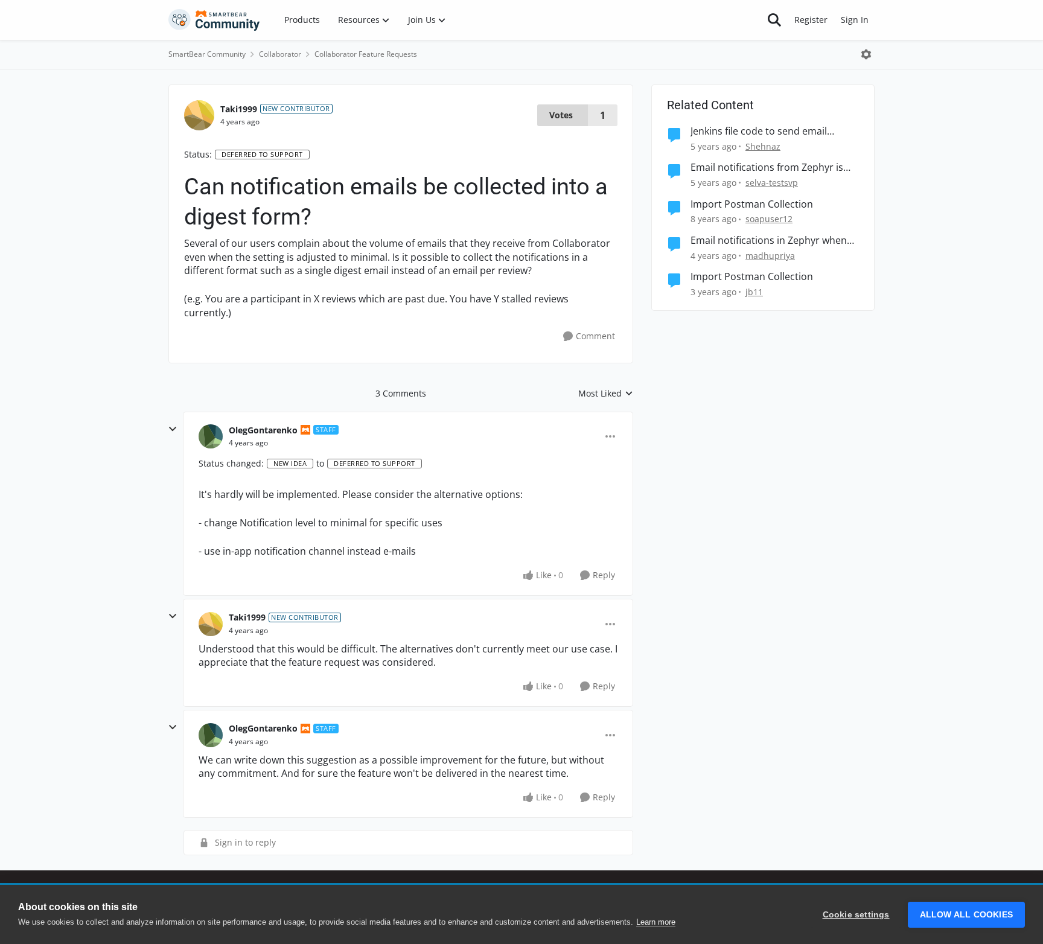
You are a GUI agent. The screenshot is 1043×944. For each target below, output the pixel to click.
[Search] (774, 20)
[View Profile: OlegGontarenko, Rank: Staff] (211, 436)
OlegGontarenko (263, 430)
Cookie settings (856, 914)
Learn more (655, 921)
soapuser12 (769, 219)
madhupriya (770, 255)
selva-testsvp (771, 182)
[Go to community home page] (214, 20)
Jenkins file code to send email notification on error (759, 131)
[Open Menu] (866, 54)
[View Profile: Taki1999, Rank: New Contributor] (199, 115)
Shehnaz (762, 146)
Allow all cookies (966, 914)
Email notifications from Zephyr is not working (767, 167)
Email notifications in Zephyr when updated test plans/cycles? (769, 240)
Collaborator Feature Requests (365, 54)
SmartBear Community (207, 54)
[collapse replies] (172, 429)
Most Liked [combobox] (605, 393)
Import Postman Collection (752, 204)
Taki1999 (238, 109)
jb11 (754, 292)
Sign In (855, 19)
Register (811, 19)
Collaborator (280, 54)
